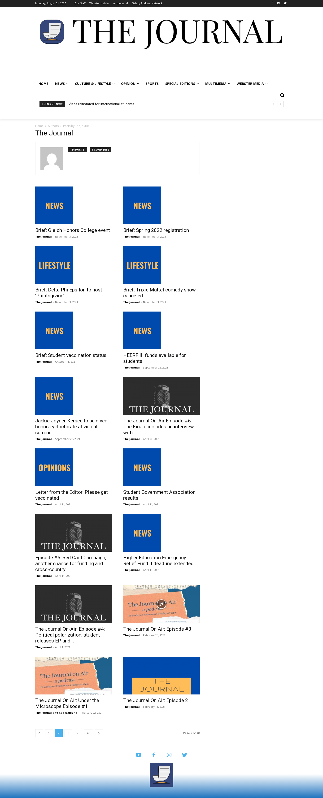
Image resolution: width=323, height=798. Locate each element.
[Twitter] (285, 3)
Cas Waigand (68, 712)
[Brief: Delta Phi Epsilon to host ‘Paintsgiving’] (73, 265)
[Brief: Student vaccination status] (73, 330)
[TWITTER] (184, 755)
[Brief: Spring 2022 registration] (161, 205)
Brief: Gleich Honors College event (72, 230)
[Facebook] (272, 3)
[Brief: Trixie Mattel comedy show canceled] (161, 265)
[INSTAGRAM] (169, 755)
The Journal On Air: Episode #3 (157, 629)
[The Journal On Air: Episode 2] (161, 675)
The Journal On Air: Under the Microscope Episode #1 (67, 703)
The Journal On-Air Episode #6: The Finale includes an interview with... (158, 426)
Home (39, 126)
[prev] (273, 104)
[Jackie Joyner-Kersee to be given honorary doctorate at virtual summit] (73, 396)
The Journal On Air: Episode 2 (155, 700)
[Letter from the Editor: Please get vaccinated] (73, 467)
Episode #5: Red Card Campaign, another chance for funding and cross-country (70, 563)
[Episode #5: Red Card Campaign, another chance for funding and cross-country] (73, 533)
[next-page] (99, 733)
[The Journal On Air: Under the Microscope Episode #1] (73, 675)
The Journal (43, 236)
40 (88, 733)
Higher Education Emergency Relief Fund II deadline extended (158, 560)
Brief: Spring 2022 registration (156, 230)
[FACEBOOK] (153, 755)
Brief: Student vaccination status (70, 355)
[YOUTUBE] (138, 755)
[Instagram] (278, 3)
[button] (282, 95)
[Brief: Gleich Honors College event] (73, 205)
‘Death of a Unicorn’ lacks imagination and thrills (106, 104)
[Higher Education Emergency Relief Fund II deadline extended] (161, 533)
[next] (281, 104)
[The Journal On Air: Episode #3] (161, 604)
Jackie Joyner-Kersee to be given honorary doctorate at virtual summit (71, 426)
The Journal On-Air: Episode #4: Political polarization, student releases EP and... (70, 635)
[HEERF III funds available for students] (161, 330)
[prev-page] (39, 733)
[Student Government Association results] (161, 467)
